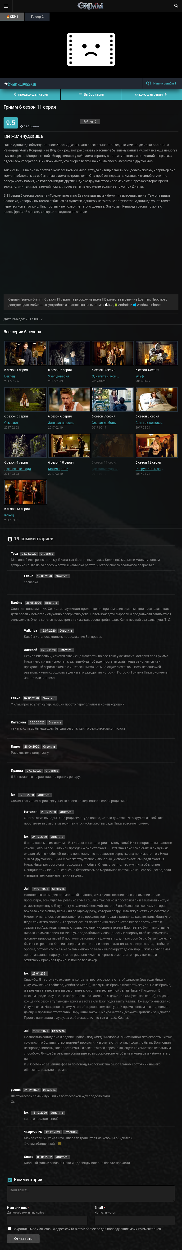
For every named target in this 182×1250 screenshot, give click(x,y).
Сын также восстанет (150, 423)
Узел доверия (58, 376)
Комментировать (22, 83)
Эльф (140, 376)
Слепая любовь (104, 423)
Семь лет (11, 423)
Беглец (9, 376)
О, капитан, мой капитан (106, 376)
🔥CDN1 (12, 16)
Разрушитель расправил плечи (150, 469)
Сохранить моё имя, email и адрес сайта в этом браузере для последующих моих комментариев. (87, 1229)
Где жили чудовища (106, 469)
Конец (9, 515)
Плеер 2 (37, 16)
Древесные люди (17, 469)
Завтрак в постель (62, 423)
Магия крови (58, 469)
